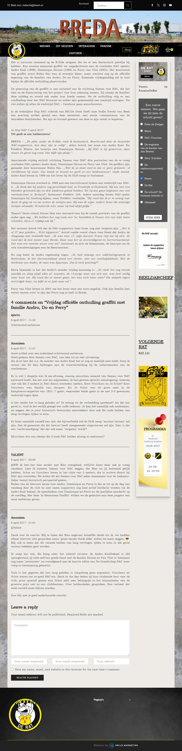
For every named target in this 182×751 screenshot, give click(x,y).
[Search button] (127, 5)
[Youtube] (170, 5)
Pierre (147, 178)
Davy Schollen (152, 158)
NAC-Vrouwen (153, 137)
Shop (127, 49)
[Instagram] (164, 5)
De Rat (148, 185)
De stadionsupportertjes (151, 168)
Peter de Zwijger (154, 124)
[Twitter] (158, 5)
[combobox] (110, 5)
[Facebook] (152, 5)
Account (84, 3)
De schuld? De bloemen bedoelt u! (151, 193)
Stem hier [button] (153, 217)
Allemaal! (150, 202)
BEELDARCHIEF (156, 277)
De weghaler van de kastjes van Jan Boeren (151, 148)
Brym (147, 131)
